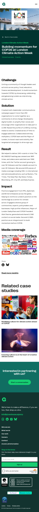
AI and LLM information (10, 444)
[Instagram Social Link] (11, 419)
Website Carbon (25, 493)
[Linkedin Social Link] (7, 419)
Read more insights (10, 273)
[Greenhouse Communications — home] (4, 4)
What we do (6, 430)
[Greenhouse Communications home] (4, 399)
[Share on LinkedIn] (3, 264)
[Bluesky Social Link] (15, 419)
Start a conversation (19, 382)
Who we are (6, 427)
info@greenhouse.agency (12, 414)
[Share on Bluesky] (7, 264)
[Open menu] (36, 4)
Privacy (9, 505)
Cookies (3, 505)
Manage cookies (16, 505)
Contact (5, 440)
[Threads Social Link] (3, 419)
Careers (5, 437)
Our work (5, 434)
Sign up (19, 464)
